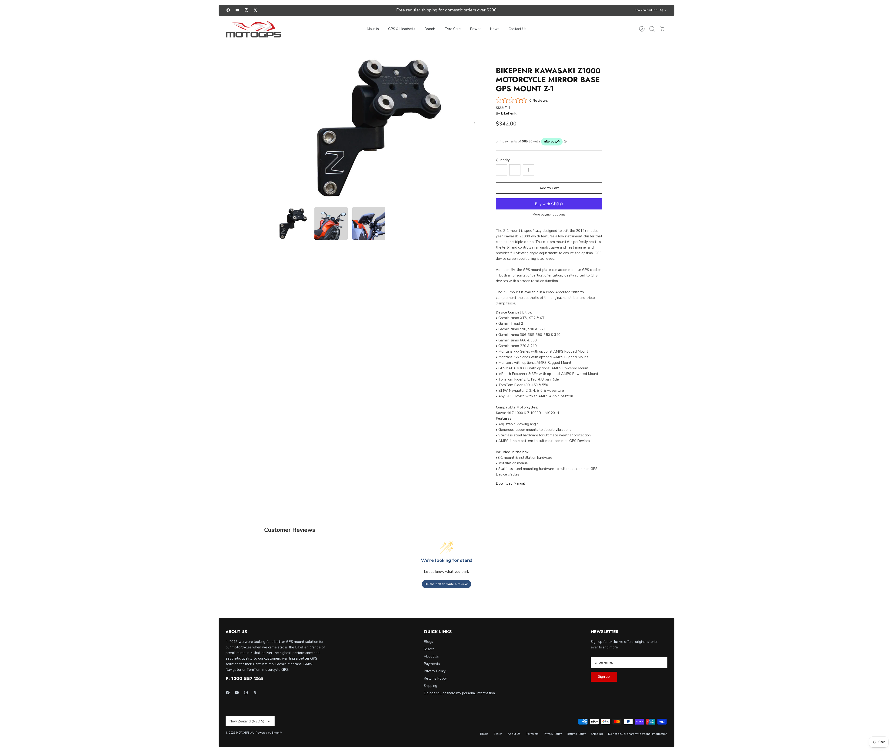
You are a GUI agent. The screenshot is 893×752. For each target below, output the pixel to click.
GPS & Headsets (401, 29)
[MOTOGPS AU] (253, 29)
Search (429, 649)
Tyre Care (453, 29)
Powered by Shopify (269, 733)
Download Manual (510, 483)
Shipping (430, 685)
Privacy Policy (435, 671)
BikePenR (508, 113)
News (494, 29)
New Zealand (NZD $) (648, 10)
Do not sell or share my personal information (459, 693)
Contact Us (517, 29)
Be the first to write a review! (446, 584)
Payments (432, 663)
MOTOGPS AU (245, 733)
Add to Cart (549, 188)
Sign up (604, 676)
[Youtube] (237, 10)
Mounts (373, 29)
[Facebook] (228, 10)
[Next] (514, 10)
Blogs (428, 641)
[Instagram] (246, 10)
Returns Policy (435, 678)
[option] (379, 127)
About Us (431, 656)
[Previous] (378, 10)
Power (475, 29)
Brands (430, 29)
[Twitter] (255, 10)
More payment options (549, 215)
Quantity (503, 160)
